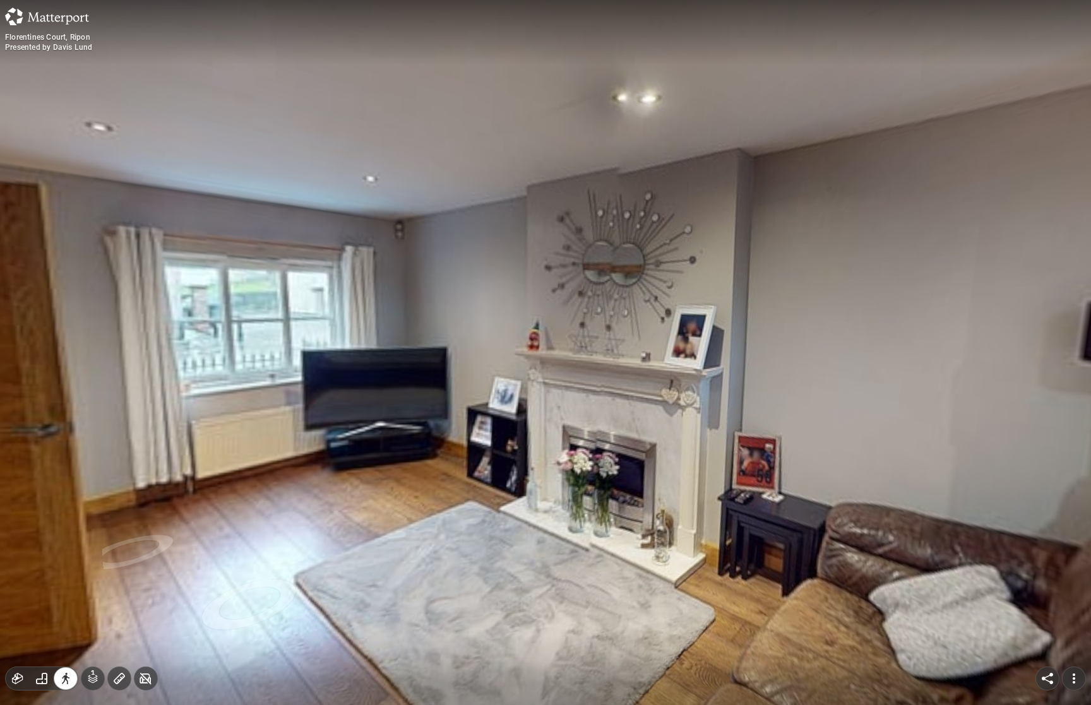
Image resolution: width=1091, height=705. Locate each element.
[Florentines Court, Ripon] (545, 352)
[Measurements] (119, 678)
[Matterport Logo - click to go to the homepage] (47, 16)
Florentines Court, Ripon (47, 37)
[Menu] (1074, 678)
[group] (41, 678)
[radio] (18, 678)
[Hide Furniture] (146, 678)
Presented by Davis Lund (49, 47)
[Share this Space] (1047, 678)
